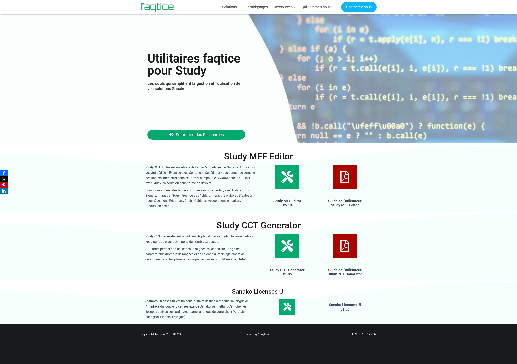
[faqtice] (157, 7)
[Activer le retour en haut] (509, 356)
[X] (4, 179)
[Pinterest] (4, 185)
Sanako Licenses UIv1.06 (345, 307)
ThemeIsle (369, 355)
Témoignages (257, 7)
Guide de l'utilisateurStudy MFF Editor (345, 203)
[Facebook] (4, 173)
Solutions (230, 7)
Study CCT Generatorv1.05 (287, 272)
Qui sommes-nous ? (318, 7)
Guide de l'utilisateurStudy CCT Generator (345, 272)
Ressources (283, 7)
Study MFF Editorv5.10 (287, 203)
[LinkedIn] (4, 191)
